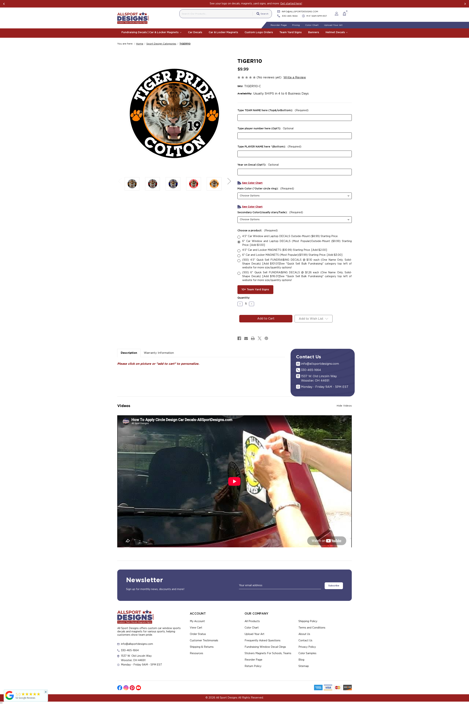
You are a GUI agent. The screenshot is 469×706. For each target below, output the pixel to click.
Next (465, 4)
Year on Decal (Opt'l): (258, 165)
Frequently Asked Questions (262, 640)
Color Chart (312, 25)
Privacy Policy (307, 647)
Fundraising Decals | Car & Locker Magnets (150, 32)
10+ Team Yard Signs (255, 289)
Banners (313, 32)
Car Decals (195, 32)
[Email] (246, 338)
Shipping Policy (307, 621)
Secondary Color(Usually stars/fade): (270, 212)
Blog (301, 660)
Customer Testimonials (204, 640)
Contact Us (305, 640)
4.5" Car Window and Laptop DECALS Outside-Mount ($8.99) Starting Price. (290, 236)
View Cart (196, 627)
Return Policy (253, 666)
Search (264, 14)
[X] (259, 338)
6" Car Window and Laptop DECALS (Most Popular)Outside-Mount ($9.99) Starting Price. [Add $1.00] (297, 243)
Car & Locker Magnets (223, 32)
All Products (252, 621)
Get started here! (270, 3)
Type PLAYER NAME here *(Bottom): (269, 146)
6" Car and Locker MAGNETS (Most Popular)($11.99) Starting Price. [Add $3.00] (292, 255)
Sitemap (303, 666)
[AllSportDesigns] (9, 700)
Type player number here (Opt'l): (265, 128)
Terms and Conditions (311, 627)
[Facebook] (239, 338)
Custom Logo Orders (259, 32)
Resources (196, 653)
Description (129, 353)
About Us (304, 634)
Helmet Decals (336, 32)
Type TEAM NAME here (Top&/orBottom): (273, 110)
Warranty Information (159, 353)
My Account (197, 621)
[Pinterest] (266, 338)
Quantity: (243, 298)
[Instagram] (125, 687)
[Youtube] (138, 687)
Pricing (296, 25)
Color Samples (307, 653)
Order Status (198, 634)
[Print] (253, 338)
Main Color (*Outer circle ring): (265, 188)
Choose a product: (257, 230)
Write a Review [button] (294, 77)
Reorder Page (279, 25)
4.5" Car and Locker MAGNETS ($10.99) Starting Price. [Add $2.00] (284, 250)
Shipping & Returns (202, 647)
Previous (4, 4)
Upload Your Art (333, 25)
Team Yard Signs (290, 32)
